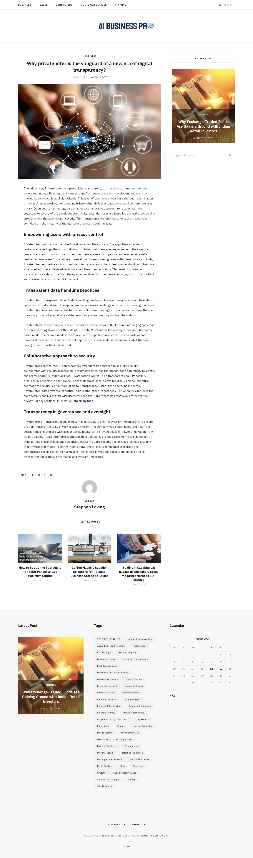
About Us (138, 824)
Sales (44, 4)
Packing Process (124, 739)
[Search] (220, 5)
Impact (121, 726)
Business (24, 4)
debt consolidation (107, 665)
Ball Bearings (104, 652)
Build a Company (127, 652)
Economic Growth (134, 686)
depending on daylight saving (112, 672)
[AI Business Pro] (126, 26)
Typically (130, 779)
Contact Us (116, 824)
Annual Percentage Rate (140, 639)
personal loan (131, 746)
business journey (106, 659)
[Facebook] (9, 201)
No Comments (99, 77)
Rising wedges (104, 766)
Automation (140, 645)
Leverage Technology (143, 726)
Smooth (101, 772)
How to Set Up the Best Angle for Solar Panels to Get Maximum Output (40, 571)
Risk (122, 766)
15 (220, 668)
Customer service (94, 4)
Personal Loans (105, 752)
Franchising (103, 726)
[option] (203, 106)
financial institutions (140, 706)
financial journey (106, 712)
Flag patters (142, 719)
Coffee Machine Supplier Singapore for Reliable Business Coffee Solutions (89, 571)
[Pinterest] (9, 220)
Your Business (104, 786)
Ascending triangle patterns (111, 645)
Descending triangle (107, 679)
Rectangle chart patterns (109, 759)
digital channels (134, 679)
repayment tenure (139, 759)
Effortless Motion (106, 692)
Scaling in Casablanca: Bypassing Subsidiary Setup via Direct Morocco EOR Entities (139, 574)
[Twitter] (9, 210)
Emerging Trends (131, 692)
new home (102, 739)
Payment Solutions (106, 746)
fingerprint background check (112, 719)
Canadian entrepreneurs (135, 659)
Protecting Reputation (132, 752)
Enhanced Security (106, 699)
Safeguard (138, 766)
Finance (120, 4)
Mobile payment (105, 732)
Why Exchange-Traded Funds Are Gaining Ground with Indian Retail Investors (203, 126)
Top (127, 846)
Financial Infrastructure (109, 706)
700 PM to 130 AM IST (108, 639)
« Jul (172, 695)
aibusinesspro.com (154, 835)
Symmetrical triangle (108, 779)
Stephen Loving (89, 507)
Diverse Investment (107, 686)
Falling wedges (131, 699)
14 (211, 668)
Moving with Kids (130, 732)
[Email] (9, 229)
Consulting (64, 4)
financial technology (133, 712)
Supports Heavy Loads (124, 772)
